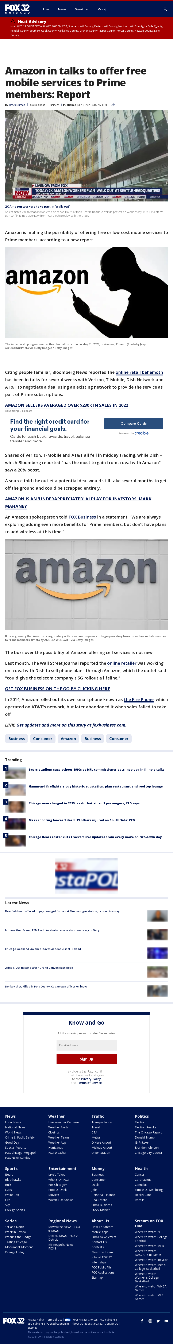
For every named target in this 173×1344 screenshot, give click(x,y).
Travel (96, 1127)
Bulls (8, 1185)
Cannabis (141, 1185)
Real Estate (99, 1200)
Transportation (102, 1122)
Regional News (62, 1220)
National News (15, 1127)
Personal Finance (103, 1195)
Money (98, 1168)
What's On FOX (58, 1180)
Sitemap (97, 1277)
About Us (100, 1220)
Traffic (98, 1116)
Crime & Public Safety (20, 1137)
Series (10, 1220)
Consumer (42, 738)
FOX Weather (57, 1153)
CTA (94, 1132)
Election (140, 1122)
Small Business (102, 1205)
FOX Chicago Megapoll (20, 1153)
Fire (7, 1200)
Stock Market (101, 1210)
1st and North (14, 1227)
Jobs (94, 1190)
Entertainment (62, 1168)
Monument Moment (19, 1247)
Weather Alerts (58, 1127)
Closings (54, 1132)
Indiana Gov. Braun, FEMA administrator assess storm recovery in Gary (52, 930)
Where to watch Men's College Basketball (150, 1267)
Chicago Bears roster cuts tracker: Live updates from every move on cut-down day (95, 837)
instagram (150, 1321)
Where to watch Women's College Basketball (147, 1277)
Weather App (57, 1142)
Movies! (53, 1195)
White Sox (12, 1195)
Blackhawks (13, 1180)
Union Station (101, 1153)
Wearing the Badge (18, 1237)
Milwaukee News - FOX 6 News (64, 1229)
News (10, 1116)
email (166, 1321)
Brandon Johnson (147, 1147)
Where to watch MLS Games (149, 1297)
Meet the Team (102, 1252)
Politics (142, 1116)
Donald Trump (145, 1137)
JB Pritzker (142, 1142)
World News (13, 1132)
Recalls (139, 1200)
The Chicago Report (148, 1132)
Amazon (68, 738)
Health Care (143, 1195)
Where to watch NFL (149, 1232)
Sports (11, 1168)
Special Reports (15, 1147)
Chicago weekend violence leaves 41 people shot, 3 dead (43, 949)
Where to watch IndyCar (151, 1260)
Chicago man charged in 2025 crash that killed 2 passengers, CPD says (84, 803)
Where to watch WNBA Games (150, 1288)
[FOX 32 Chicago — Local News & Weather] (19, 9)
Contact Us (99, 1242)
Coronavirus (143, 1180)
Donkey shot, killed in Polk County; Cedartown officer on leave (46, 986)
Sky (7, 1205)
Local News (13, 1122)
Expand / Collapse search (165, 9)
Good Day (12, 1142)
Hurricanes (55, 1147)
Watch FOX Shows (60, 1200)
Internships (99, 1262)
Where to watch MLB (149, 1246)
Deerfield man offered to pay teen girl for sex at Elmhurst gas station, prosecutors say (62, 911)
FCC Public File (101, 1267)
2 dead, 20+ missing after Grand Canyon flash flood (39, 968)
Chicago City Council (148, 1153)
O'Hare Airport (101, 1142)
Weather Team (58, 1137)
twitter (158, 1321)
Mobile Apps (100, 1232)
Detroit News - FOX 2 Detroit (63, 1237)
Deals (95, 1185)
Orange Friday (14, 1252)
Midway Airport (102, 1147)
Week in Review (15, 1232)
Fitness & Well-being (149, 1190)
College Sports (15, 1210)
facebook (142, 1321)
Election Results (145, 1127)
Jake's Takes (56, 1174)
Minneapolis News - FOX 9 (61, 1246)
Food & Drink (57, 1190)
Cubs (8, 1190)
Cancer (139, 1174)
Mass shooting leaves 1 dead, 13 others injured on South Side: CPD (82, 820)
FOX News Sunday (17, 1158)
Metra (96, 1137)
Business (54, 105)
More (101, 9)
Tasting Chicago (16, 1242)
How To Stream (102, 1227)
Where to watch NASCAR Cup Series (148, 1253)
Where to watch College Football (151, 1239)
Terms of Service (89, 1083)
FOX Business (37, 105)
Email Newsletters (104, 1237)
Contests (98, 1247)
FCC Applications (103, 1272)
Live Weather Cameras (63, 1122)
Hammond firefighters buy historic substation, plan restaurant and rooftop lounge (96, 786)
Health (141, 1168)
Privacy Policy (91, 1079)
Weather (56, 1116)
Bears (9, 1174)
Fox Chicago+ (57, 1185)
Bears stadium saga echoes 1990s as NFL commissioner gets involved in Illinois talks (96, 769)
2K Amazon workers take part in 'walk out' (37, 206)
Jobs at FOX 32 (102, 1257)
